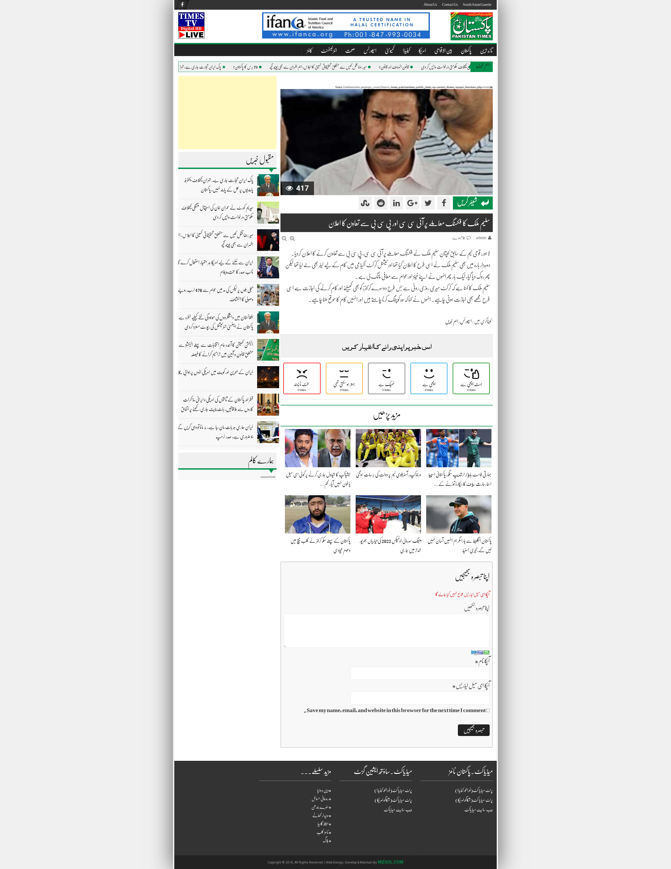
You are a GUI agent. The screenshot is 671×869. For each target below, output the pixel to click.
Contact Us (450, 4)
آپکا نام (482, 660)
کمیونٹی (389, 50)
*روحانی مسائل (321, 799)
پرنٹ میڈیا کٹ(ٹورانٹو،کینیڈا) (393, 790)
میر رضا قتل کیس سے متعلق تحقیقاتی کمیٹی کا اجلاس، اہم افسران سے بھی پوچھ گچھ (330, 67)
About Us (430, 4)
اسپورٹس (370, 50)
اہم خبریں (451, 321)
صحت (350, 50)
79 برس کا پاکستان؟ (257, 67)
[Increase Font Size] (292, 238)
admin (481, 238)
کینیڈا (406, 50)
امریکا (422, 50)
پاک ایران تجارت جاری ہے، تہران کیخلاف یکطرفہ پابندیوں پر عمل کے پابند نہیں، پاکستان (179, 67)
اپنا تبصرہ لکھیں (477, 607)
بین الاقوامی (443, 50)
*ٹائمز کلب (324, 832)
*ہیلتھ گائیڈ (324, 824)
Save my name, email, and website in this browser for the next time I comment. (395, 710)
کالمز (309, 50)
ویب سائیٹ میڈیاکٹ (398, 810)
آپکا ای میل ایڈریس (471, 685)
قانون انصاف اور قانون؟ (406, 67)
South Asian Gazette (477, 4)
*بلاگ (327, 841)
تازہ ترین (486, 50)
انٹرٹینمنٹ (329, 50)
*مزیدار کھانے (321, 815)
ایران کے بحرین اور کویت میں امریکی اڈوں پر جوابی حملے (215, 372)
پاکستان (466, 50)
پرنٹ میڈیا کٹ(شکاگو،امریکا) (393, 800)
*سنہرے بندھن (321, 807)
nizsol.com (390, 862)
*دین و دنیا (324, 790)
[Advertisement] (227, 112)
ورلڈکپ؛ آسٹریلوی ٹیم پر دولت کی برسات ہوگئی (388, 474)
